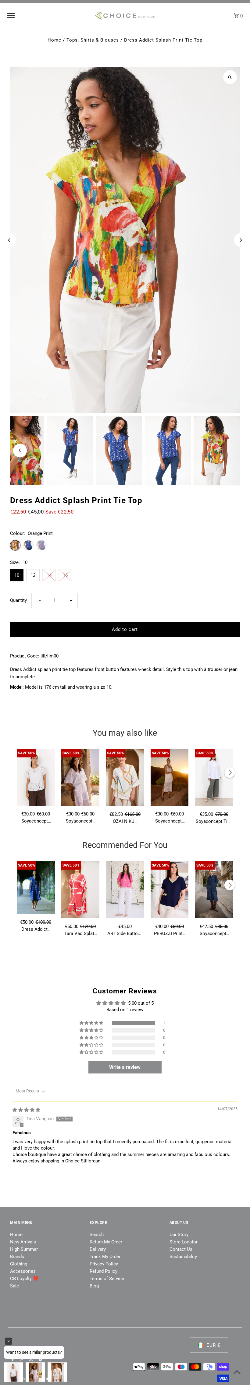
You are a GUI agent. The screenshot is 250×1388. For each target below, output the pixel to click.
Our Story (179, 1234)
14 (49, 575)
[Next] (241, 240)
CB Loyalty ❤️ (24, 1278)
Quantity (18, 600)
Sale (14, 1286)
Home (54, 40)
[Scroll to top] (237, 1372)
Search (97, 1234)
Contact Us (181, 1249)
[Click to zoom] (230, 77)
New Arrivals (23, 1242)
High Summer (24, 1249)
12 (32, 575)
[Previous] (9, 240)
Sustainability (183, 1256)
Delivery (98, 1249)
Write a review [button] (125, 1067)
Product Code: (24, 656)
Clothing (18, 1264)
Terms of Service (107, 1278)
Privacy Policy (104, 1264)
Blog (94, 1286)
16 (65, 575)
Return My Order (106, 1242)
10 (16, 575)
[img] (26, 1110)
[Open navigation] (48, 15)
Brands (17, 1256)
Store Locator (184, 1242)
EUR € (213, 1345)
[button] (92, 1023)
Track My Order (105, 1256)
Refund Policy (103, 1271)
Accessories (23, 1271)
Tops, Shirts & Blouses (92, 40)
